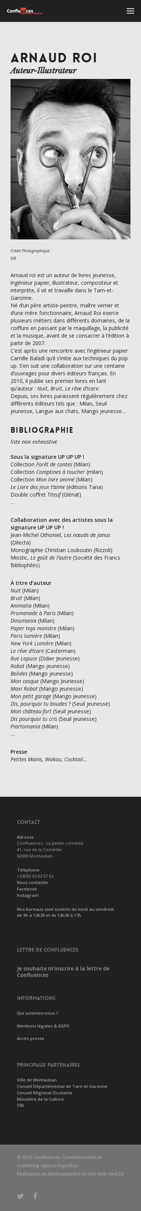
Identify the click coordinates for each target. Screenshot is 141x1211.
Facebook (27, 889)
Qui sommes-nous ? (37, 1013)
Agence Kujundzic (59, 1165)
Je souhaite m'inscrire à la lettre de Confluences (63, 971)
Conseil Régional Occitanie (44, 1092)
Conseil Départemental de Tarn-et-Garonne (62, 1086)
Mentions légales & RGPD (43, 1026)
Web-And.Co (110, 1174)
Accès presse (30, 1038)
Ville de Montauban (37, 1080)
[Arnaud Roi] (70, 243)
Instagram (28, 895)
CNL (21, 1105)
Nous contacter (33, 882)
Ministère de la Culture (40, 1099)
